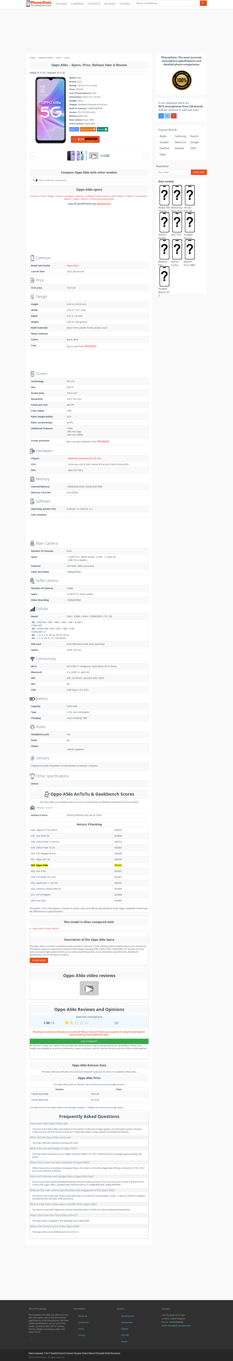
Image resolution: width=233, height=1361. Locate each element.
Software (90, 196)
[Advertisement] (116, 31)
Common (34, 196)
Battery (68, 199)
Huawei (164, 142)
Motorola (180, 142)
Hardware (69, 196)
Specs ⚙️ (74, 129)
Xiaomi (194, 136)
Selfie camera (117, 196)
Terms (81, 1328)
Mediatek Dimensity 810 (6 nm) (84, 458)
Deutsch (62, 1353)
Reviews (110, 4)
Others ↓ (126, 4)
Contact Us (83, 1322)
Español (54, 1353)
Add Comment (89, 1041)
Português (99, 1353)
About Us (82, 1316)
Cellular (129, 196)
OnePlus (165, 148)
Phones (61, 4)
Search (124, 1341)
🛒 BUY (79, 139)
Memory (80, 196)
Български (115, 1353)
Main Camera (103, 196)
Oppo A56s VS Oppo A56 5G (45, 928)
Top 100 (125, 1335)
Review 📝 (102, 129)
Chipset (124, 1328)
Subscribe (199, 172)
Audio (76, 199)
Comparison (127, 1322)
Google (194, 142)
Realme (179, 148)
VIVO (193, 148)
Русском (77, 1353)
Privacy (81, 1335)
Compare (77, 4)
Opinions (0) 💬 (88, 129)
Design (51, 196)
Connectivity (141, 196)
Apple (163, 136)
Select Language (36, 1353)
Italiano (91, 1353)
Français (70, 1353)
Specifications (127, 1316)
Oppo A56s (72, 265)
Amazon (90, 346)
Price (43, 196)
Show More (39, 960)
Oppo (79, 81)
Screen (59, 196)
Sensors (85, 199)
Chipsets (94, 4)
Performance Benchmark (102, 199)
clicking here (104, 203)
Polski (107, 1353)
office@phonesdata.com (179, 1325)
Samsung (180, 136)
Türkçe (85, 1353)
